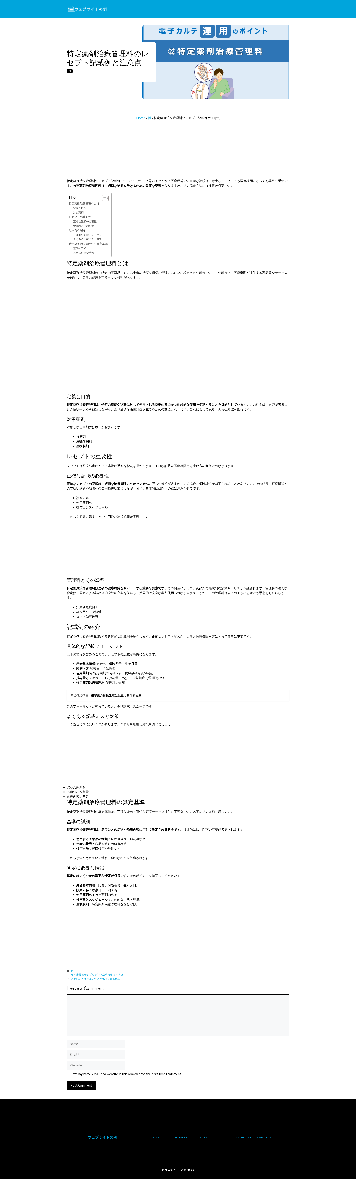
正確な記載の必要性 (85, 221)
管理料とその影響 (83, 226)
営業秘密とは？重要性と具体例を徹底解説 (95, 979)
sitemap (180, 1137)
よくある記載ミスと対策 (87, 239)
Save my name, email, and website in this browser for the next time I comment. (126, 1074)
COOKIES (153, 1137)
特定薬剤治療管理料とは (84, 203)
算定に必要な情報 (83, 253)
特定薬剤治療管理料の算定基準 (88, 244)
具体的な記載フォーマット (88, 235)
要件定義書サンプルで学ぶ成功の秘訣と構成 (97, 975)
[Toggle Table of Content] (103, 198)
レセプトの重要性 (80, 217)
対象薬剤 (78, 212)
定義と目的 (79, 208)
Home (140, 118)
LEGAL (203, 1137)
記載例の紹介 (77, 230)
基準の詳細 (79, 248)
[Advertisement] (178, 151)
